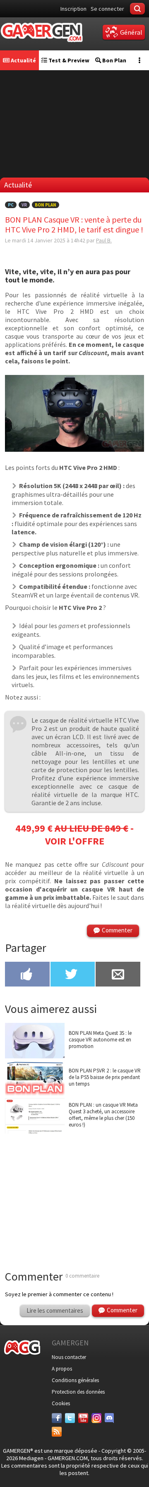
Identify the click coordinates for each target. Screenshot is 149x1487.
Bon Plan (113, 60)
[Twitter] (70, 1418)
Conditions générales (75, 1380)
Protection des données (78, 1391)
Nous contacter (69, 1357)
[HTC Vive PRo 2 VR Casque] (74, 449)
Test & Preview (68, 60)
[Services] (57, 1432)
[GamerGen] (41, 32)
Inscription (73, 8)
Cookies (61, 1403)
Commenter (117, 930)
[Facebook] (57, 1418)
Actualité (23, 60)
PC (11, 205)
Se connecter (107, 8)
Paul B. (104, 240)
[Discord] (110, 1418)
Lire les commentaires (54, 1310)
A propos (62, 1368)
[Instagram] (96, 1418)
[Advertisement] (74, 1191)
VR (24, 205)
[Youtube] (83, 1418)
